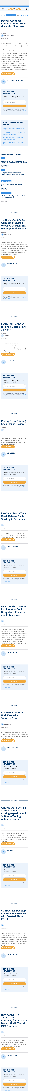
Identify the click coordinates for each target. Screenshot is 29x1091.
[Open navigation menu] (3, 9)
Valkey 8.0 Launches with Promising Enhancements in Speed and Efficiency (12, 173)
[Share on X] (23, 15)
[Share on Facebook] (21, 15)
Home (2, 15)
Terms (24, 110)
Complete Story (6, 73)
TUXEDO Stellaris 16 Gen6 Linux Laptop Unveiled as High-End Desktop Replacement (14, 162)
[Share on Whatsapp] (27, 15)
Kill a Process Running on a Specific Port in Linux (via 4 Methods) (13, 196)
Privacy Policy (7, 111)
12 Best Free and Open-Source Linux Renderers (11, 185)
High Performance (10, 15)
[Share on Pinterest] (25, 15)
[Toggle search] (26, 9)
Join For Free (14, 106)
